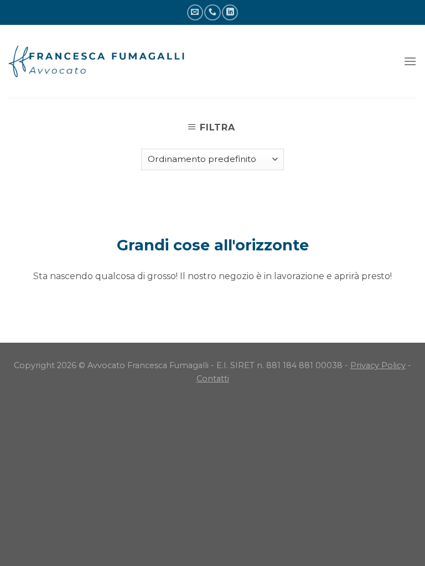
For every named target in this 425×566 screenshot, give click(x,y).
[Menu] (410, 61)
